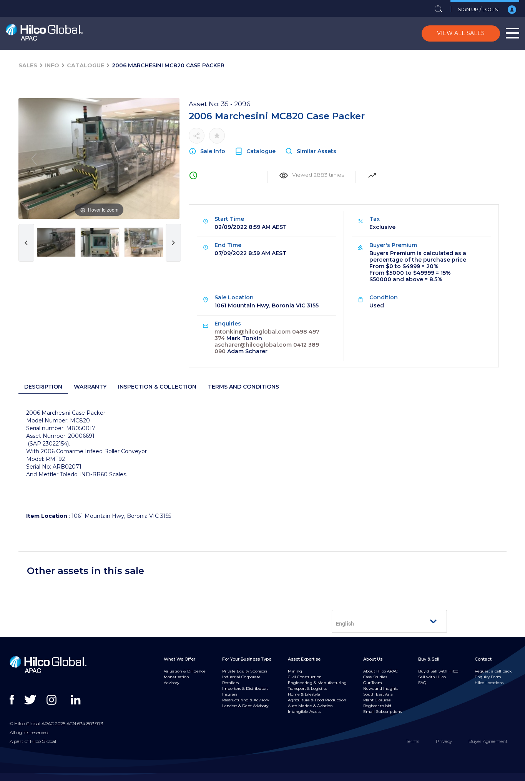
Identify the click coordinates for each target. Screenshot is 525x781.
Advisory (171, 682)
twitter (31, 700)
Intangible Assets (304, 711)
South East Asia (378, 694)
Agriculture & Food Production (317, 700)
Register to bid (377, 705)
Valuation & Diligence (185, 671)
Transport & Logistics (307, 688)
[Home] (44, 33)
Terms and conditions (243, 386)
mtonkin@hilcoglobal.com (252, 331)
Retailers (230, 682)
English (345, 624)
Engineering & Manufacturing (317, 682)
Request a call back (493, 671)
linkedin (77, 700)
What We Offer (179, 659)
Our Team (372, 682)
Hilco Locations (489, 682)
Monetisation (176, 676)
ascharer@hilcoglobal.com (253, 344)
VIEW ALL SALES (461, 33)
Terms (412, 741)
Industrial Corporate (241, 676)
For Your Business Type (246, 659)
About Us (372, 659)
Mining (295, 671)
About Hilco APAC (380, 671)
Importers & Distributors (245, 688)
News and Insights (380, 688)
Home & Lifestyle (304, 694)
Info (52, 65)
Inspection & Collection (157, 386)
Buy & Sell (428, 659)
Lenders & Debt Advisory (245, 705)
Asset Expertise (304, 659)
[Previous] (34, 159)
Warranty (90, 386)
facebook (16, 700)
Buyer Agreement (488, 741)
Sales (27, 65)
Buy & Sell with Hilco (438, 671)
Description (43, 386)
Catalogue (85, 65)
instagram (53, 700)
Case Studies (375, 676)
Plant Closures (376, 700)
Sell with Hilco (432, 676)
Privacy (444, 741)
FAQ (422, 682)
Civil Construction (305, 676)
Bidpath (260, 777)
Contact (483, 659)
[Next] (164, 159)
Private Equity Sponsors (244, 671)
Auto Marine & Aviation (310, 705)
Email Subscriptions (382, 711)
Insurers (229, 694)
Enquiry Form (488, 676)
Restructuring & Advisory (245, 700)
